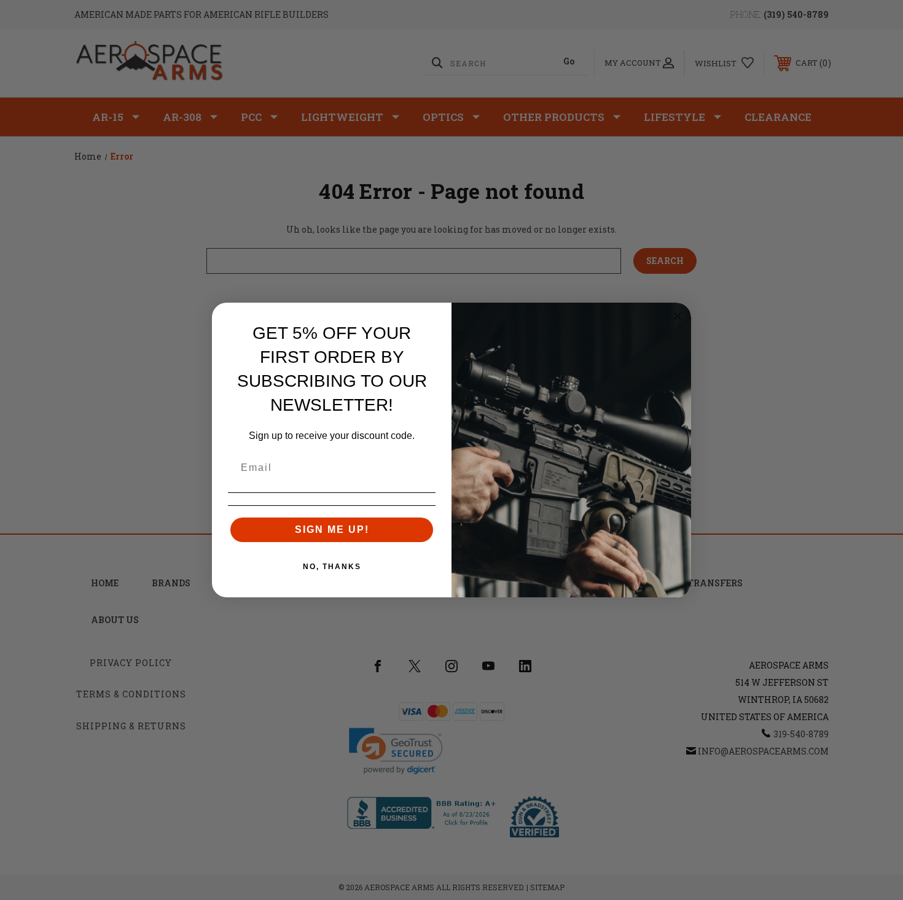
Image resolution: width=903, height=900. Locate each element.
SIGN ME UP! (332, 529)
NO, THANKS (332, 566)
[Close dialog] (677, 316)
